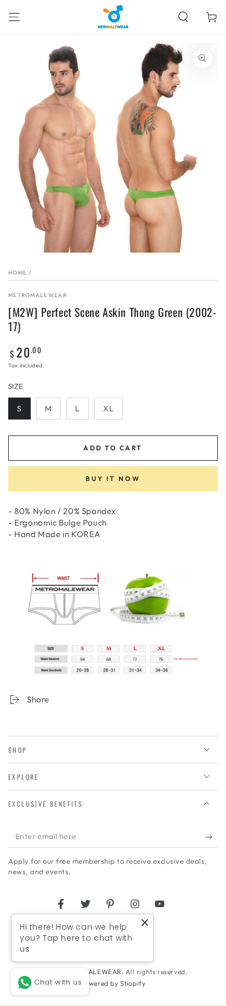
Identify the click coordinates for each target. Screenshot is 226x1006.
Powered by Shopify (113, 983)
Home (17, 272)
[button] (183, 17)
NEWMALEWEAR (94, 972)
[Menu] (14, 17)
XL (108, 408)
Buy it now (113, 478)
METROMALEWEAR (37, 295)
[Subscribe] (211, 837)
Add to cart (112, 448)
